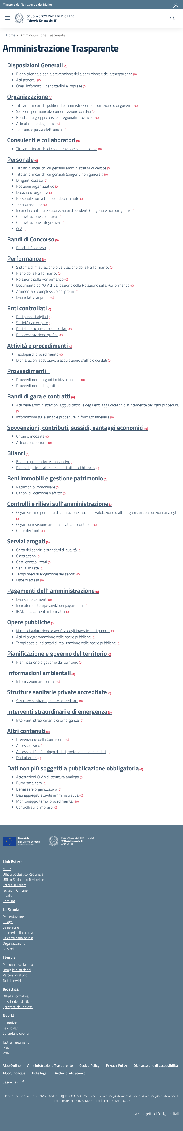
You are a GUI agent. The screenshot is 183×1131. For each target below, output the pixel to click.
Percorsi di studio (15, 975)
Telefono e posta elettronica (39, 129)
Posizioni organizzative (35, 186)
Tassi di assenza (29, 204)
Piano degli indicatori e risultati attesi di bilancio (55, 468)
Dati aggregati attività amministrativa (47, 795)
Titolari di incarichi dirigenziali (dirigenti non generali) (59, 174)
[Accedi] (176, 4)
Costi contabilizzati (31, 562)
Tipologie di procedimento (37, 354)
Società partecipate (32, 323)
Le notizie (10, 1022)
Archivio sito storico (70, 1073)
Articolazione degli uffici (36, 123)
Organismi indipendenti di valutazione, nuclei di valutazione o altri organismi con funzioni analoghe (97, 512)
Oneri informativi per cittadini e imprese (49, 86)
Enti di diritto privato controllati (41, 329)
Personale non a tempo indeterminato (47, 198)
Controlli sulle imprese (34, 807)
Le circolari (10, 1028)
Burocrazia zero (29, 783)
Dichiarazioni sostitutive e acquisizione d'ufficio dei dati (61, 360)
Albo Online (12, 1065)
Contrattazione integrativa (38, 222)
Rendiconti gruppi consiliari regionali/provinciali (55, 117)
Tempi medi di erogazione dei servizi (45, 574)
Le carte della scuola (18, 938)
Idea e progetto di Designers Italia (155, 1113)
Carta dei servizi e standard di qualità (46, 550)
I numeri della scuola (18, 932)
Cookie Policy (89, 1065)
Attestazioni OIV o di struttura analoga (47, 777)
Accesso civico (28, 745)
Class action (26, 556)
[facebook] (23, 1082)
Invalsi (7, 895)
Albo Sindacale (14, 1073)
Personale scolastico (18, 964)
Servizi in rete (27, 568)
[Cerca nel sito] (172, 18)
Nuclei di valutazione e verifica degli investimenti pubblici (63, 631)
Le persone (11, 927)
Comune (9, 901)
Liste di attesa (27, 580)
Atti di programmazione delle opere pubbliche (53, 637)
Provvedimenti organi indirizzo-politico (48, 380)
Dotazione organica (32, 192)
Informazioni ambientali (36, 681)
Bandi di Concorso (31, 248)
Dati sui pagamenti (31, 599)
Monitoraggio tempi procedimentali (45, 801)
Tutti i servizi (12, 980)
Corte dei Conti (28, 530)
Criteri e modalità (30, 436)
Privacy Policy (116, 1065)
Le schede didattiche (18, 1001)
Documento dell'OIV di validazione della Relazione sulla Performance (72, 285)
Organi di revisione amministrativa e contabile (54, 524)
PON (6, 1047)
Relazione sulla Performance (40, 279)
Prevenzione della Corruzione (40, 739)
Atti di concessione (31, 442)
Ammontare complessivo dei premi (45, 291)
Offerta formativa (16, 996)
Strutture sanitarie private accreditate (47, 701)
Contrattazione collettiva (36, 216)
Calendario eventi (16, 1033)
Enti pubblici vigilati (32, 317)
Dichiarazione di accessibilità (156, 1065)
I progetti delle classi (18, 1006)
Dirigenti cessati (29, 180)
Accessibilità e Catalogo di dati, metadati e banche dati (61, 752)
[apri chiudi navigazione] (7, 18)
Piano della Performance (36, 273)
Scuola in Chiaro (14, 885)
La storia (9, 948)
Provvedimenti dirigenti (35, 386)
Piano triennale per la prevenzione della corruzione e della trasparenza (74, 74)
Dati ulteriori (26, 758)
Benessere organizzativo (36, 789)
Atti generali (26, 80)
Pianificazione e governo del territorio (47, 662)
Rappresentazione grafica (37, 335)
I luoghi (8, 922)
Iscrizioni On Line (15, 890)
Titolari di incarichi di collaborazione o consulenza (56, 149)
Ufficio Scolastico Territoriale (23, 879)
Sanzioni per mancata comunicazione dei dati (53, 111)
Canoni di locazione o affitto (39, 493)
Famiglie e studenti (17, 969)
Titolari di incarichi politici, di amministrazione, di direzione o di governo (74, 105)
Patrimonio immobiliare (35, 487)
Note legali (40, 1073)
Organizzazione (14, 943)
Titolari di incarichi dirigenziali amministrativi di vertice (61, 168)
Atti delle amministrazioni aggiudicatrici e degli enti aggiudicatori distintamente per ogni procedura (97, 405)
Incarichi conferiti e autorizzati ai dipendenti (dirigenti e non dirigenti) (73, 210)
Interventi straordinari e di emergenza (47, 720)
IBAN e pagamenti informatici (40, 611)
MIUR (7, 868)
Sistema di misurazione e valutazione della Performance (62, 267)
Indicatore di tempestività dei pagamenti (49, 605)
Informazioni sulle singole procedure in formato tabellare (62, 417)
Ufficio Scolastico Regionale (23, 874)
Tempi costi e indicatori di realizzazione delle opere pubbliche (66, 643)
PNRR (7, 1053)
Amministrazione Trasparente (50, 1065)
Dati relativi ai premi (33, 297)
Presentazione (13, 916)
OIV (19, 229)
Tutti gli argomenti (16, 1042)
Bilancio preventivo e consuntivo (43, 462)
